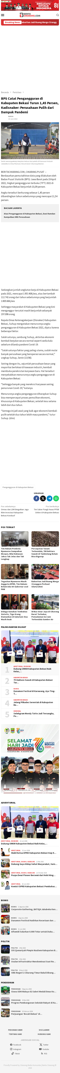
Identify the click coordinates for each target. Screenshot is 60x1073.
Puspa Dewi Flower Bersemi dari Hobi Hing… (33, 875)
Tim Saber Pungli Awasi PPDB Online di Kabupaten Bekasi (46, 509)
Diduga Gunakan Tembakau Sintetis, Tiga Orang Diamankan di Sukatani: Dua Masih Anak (14, 615)
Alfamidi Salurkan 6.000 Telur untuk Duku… (33, 931)
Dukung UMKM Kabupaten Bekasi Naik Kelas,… (32, 670)
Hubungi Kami (44, 1034)
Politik (14, 948)
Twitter (45, 1045)
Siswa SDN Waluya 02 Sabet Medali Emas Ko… (33, 991)
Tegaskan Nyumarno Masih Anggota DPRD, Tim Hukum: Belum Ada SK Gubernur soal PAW (14, 585)
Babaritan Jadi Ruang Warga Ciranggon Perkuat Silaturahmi (45, 584)
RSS (45, 1053)
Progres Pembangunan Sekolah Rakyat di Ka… (34, 1002)
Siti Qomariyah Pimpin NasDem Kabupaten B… (34, 950)
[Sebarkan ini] (36, 498)
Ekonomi (27, 666)
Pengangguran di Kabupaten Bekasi (18, 487)
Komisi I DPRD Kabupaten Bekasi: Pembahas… (34, 886)
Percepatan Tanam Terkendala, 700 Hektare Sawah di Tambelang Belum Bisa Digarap (44, 552)
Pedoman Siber (15, 1030)
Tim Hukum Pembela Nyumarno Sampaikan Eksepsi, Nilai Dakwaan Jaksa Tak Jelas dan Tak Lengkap (12, 553)
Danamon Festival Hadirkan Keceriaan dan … (33, 920)
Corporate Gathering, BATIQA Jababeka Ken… (34, 909)
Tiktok (17, 1053)
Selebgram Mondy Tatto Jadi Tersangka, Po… (34, 714)
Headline (31, 862)
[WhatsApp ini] (56, 498)
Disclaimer (44, 1030)
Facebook (17, 1045)
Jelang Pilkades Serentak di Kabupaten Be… (33, 703)
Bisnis (16, 689)
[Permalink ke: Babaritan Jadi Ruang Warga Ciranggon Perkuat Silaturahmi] (45, 571)
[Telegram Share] (49, 498)
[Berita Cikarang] (30, 14)
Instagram (17, 1049)
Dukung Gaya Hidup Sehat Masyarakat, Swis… (34, 864)
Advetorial (18, 666)
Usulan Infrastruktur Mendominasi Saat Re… (33, 961)
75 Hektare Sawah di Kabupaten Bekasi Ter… (33, 681)
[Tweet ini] (43, 498)
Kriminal (17, 711)
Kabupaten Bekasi (21, 678)
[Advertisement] (30, 57)
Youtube (45, 1049)
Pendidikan (16, 989)
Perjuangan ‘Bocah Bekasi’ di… (26, 1014)
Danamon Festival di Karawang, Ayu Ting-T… (34, 692)
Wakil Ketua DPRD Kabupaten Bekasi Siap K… (33, 853)
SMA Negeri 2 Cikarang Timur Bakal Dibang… (33, 972)
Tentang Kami (15, 1034)
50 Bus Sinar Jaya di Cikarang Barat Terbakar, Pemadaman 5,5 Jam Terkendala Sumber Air (45, 615)
